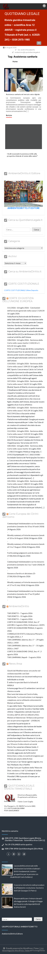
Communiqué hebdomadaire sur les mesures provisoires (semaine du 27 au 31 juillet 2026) (25, 594)
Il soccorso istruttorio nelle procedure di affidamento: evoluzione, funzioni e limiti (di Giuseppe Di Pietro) (29, 888)
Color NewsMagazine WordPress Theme (23, 949)
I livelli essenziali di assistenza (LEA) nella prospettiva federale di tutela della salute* (22, 155)
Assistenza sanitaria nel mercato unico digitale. (23, 94)
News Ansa (15, 663)
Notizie (9, 115)
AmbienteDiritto (19, 606)
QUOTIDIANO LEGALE (22, 14)
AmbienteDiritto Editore (12, 934)
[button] (39, 43)
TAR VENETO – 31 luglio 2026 (19, 616)
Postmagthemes (38, 950)
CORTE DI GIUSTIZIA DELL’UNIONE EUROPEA (18, 300)
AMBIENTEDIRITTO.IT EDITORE (23, 208)
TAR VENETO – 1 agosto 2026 (19, 619)
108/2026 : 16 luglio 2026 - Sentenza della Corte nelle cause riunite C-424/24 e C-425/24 (25, 343)
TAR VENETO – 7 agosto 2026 (19, 613)
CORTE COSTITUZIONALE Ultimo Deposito (21, 290)
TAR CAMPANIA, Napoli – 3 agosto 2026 (24, 657)
